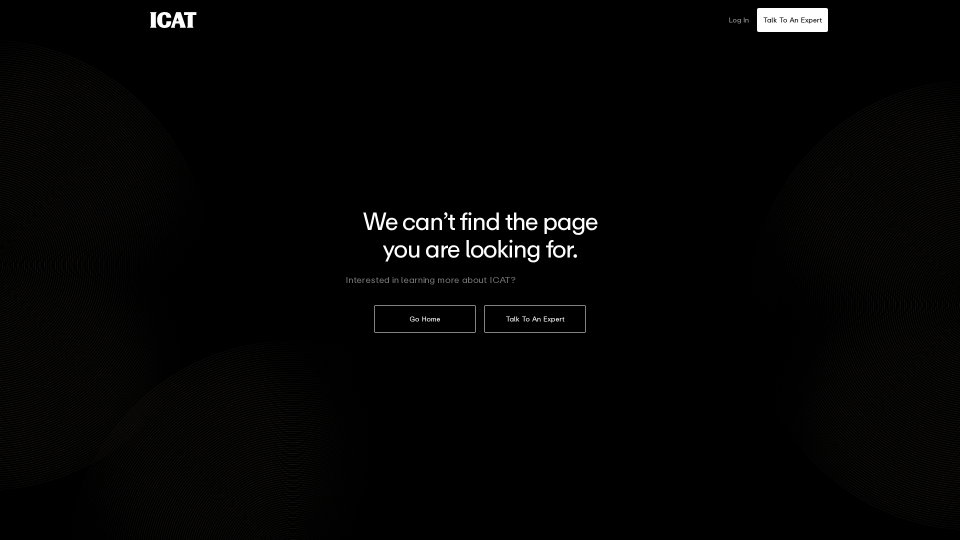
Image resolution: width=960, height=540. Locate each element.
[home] (173, 20)
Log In (738, 20)
